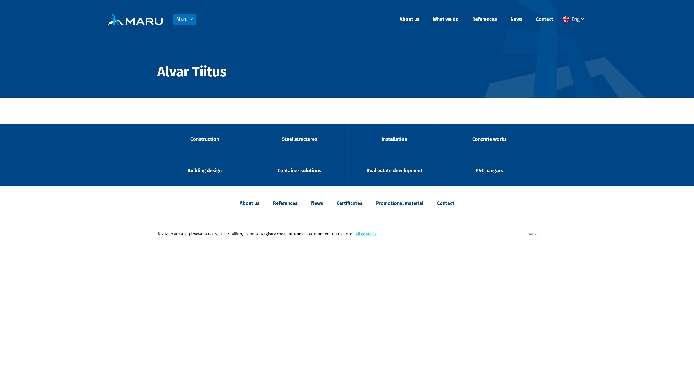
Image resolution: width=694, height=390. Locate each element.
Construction (204, 139)
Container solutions (299, 171)
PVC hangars (489, 171)
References (484, 19)
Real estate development (394, 171)
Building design (205, 171)
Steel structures (299, 139)
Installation (394, 139)
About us (409, 19)
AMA (533, 234)
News (516, 19)
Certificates (349, 203)
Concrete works (489, 139)
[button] (574, 19)
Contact (544, 19)
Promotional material (399, 203)
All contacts (366, 234)
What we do (446, 19)
